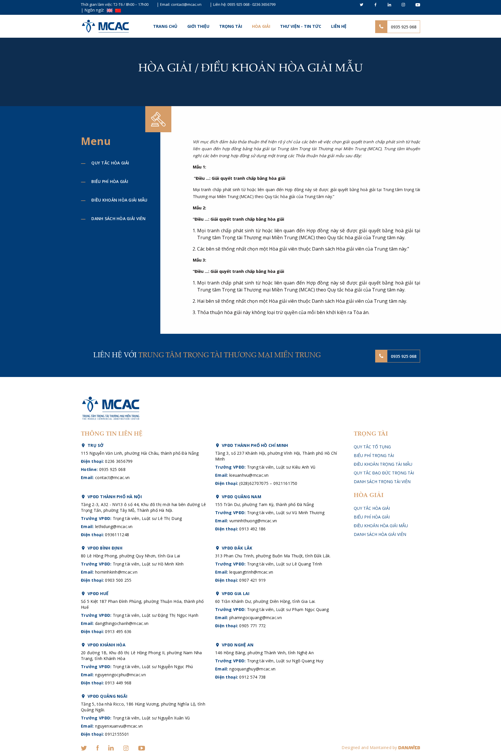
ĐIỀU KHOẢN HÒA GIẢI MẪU (119, 200)
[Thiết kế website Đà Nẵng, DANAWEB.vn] (409, 747)
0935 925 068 (238, 4)
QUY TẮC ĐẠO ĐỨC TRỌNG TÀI (384, 473)
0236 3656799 (263, 4)
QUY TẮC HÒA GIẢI (110, 163)
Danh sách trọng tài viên (382, 481)
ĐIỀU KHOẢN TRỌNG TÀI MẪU (383, 464)
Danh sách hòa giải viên (118, 218)
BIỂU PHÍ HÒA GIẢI (109, 181)
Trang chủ (165, 26)
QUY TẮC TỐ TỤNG (372, 446)
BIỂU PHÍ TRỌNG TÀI (374, 455)
